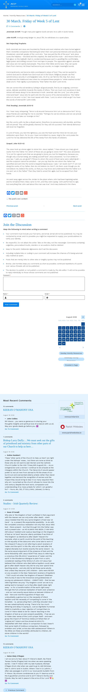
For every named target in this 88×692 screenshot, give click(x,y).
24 (64, 340)
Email (47, 294)
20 (75, 336)
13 (75, 332)
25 (68, 340)
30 (60, 343)
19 (71, 336)
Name (5, 294)
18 (67, 336)
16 (60, 336)
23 (60, 340)
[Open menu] (83, 5)
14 (79, 332)
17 (64, 336)
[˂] (60, 347)
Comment (7, 275)
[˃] (83, 347)
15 (83, 332)
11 (67, 332)
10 (64, 332)
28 (79, 340)
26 (72, 340)
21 (79, 336)
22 (83, 336)
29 (83, 340)
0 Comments (14, 26)
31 (64, 343)
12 (71, 332)
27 (75, 340)
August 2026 (71, 317)
